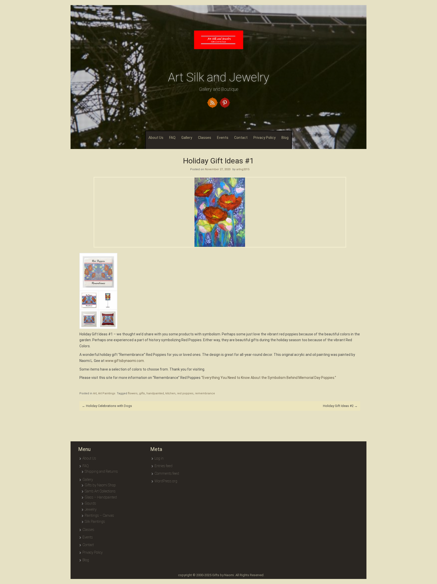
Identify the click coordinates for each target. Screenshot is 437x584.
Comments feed (167, 473)
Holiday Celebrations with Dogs (107, 406)
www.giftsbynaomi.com (124, 361)
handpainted (155, 393)
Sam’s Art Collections (100, 491)
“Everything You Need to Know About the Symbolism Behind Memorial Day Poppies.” (268, 378)
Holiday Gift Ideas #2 (340, 406)
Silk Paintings (95, 522)
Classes (204, 138)
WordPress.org (166, 481)
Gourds (90, 503)
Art (95, 393)
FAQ (172, 138)
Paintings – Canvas (99, 515)
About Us (155, 138)
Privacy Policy (264, 138)
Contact (241, 138)
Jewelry (91, 509)
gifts (142, 393)
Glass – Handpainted (101, 497)
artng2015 (242, 169)
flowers (133, 393)
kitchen (170, 393)
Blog (285, 138)
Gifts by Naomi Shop (100, 485)
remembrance (205, 393)
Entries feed (163, 466)
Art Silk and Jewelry (218, 77)
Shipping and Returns (101, 471)
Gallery (186, 138)
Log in (159, 458)
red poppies (185, 393)
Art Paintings (106, 393)
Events (222, 138)
